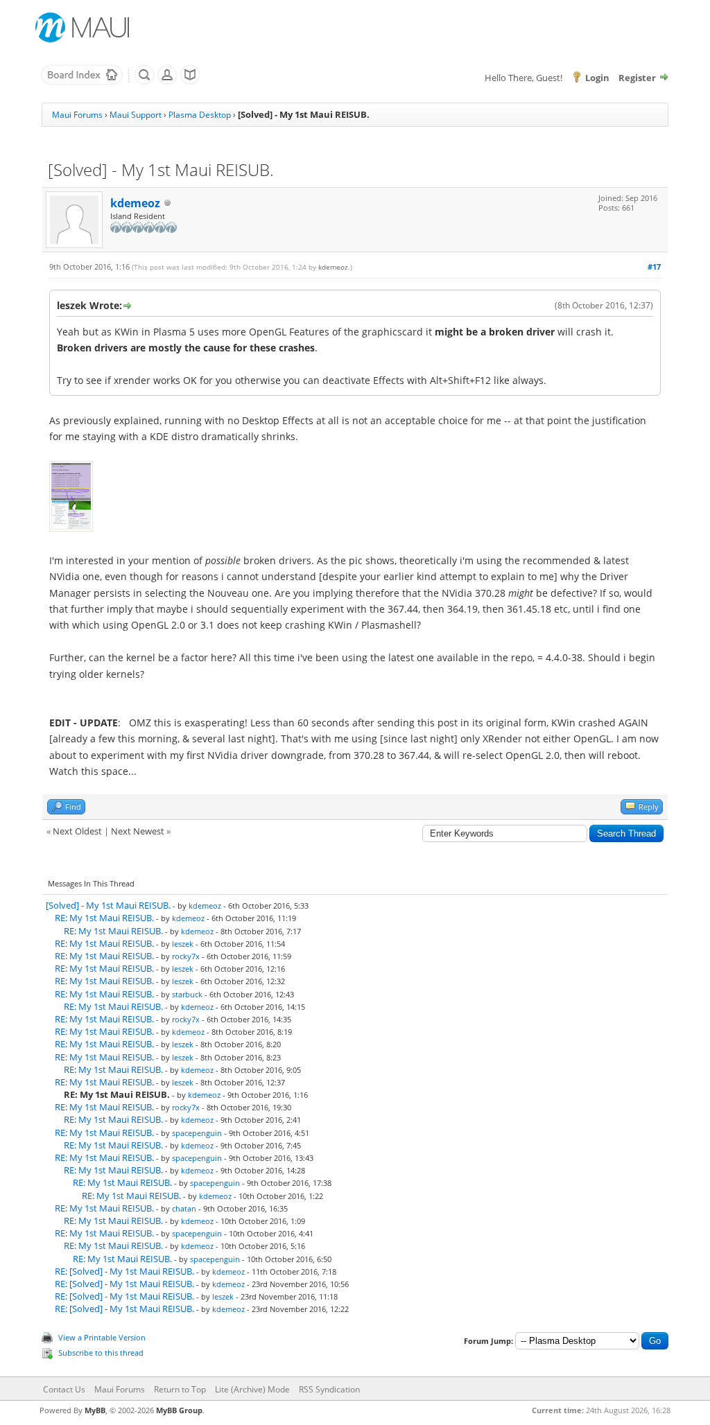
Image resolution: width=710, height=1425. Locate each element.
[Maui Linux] (83, 27)
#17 (654, 266)
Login (597, 77)
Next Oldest (77, 831)
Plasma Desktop (199, 115)
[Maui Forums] (81, 82)
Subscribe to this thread (101, 1352)
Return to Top (180, 1389)
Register (637, 77)
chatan (184, 1208)
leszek (182, 943)
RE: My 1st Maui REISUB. (104, 917)
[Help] (190, 82)
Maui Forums (77, 115)
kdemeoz (135, 203)
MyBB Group (179, 1410)
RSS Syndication (329, 1389)
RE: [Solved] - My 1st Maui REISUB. (124, 1271)
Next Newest (137, 831)
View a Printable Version (102, 1337)
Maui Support (136, 115)
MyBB (95, 1410)
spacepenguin (197, 1133)
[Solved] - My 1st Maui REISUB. (108, 905)
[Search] (144, 82)
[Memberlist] (167, 82)
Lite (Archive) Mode (252, 1389)
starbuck (187, 994)
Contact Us (64, 1389)
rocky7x (186, 956)
